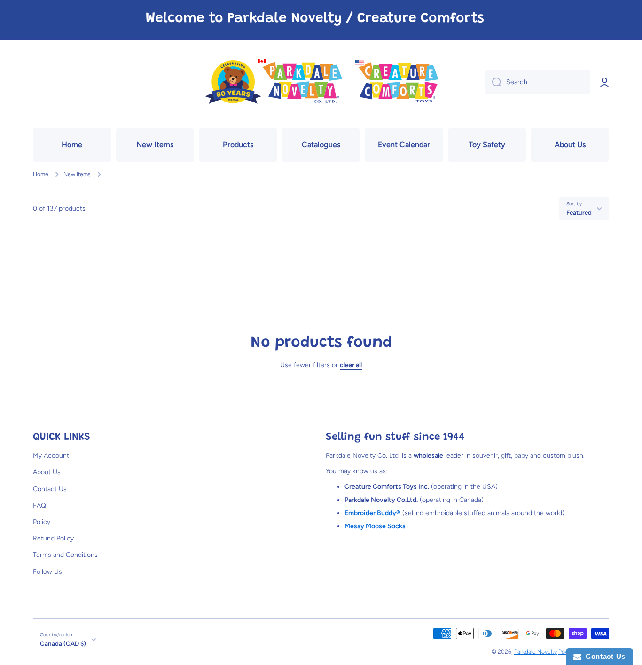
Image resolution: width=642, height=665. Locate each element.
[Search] (493, 82)
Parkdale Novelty (535, 652)
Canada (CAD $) (63, 643)
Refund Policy (53, 538)
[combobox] (537, 82)
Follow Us (47, 572)
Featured (579, 212)
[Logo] (321, 82)
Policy (41, 522)
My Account (51, 456)
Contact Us (50, 489)
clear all (351, 365)
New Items (77, 174)
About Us (47, 472)
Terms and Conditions (65, 555)
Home (40, 174)
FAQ (39, 505)
